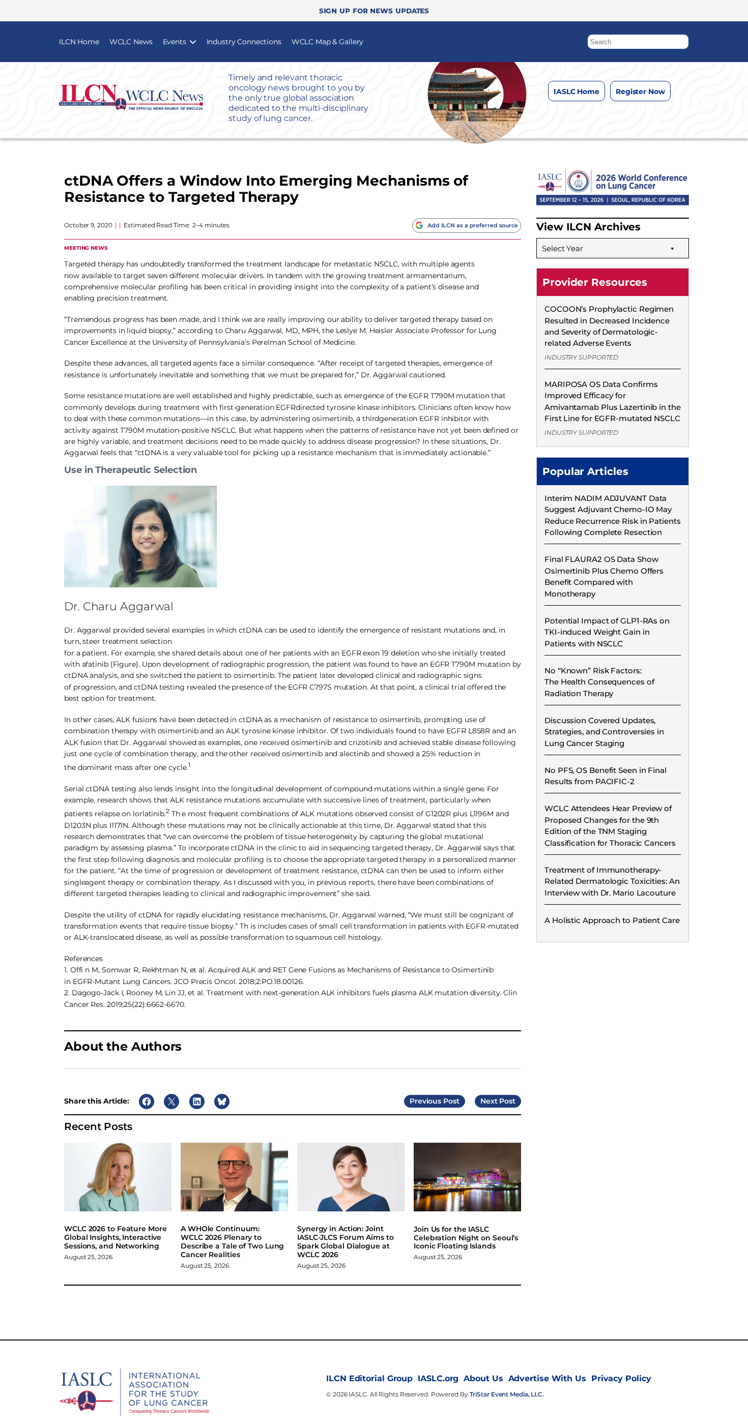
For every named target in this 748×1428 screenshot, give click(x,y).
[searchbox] (638, 41)
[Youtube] (651, 116)
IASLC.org (438, 1378)
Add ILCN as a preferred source (472, 225)
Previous (425, 1101)
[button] (681, 39)
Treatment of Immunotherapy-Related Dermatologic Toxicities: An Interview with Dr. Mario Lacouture (612, 881)
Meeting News (86, 247)
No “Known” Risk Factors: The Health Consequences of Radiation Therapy (599, 682)
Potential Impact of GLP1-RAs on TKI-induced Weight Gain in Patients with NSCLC (607, 632)
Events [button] (174, 41)
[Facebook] (570, 116)
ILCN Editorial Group (369, 1378)
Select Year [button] (562, 248)
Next (489, 1101)
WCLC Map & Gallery (327, 41)
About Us (483, 1378)
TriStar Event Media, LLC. (507, 1394)
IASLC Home (576, 91)
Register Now (640, 91)
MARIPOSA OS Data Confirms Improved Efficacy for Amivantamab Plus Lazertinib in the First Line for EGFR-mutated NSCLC (612, 401)
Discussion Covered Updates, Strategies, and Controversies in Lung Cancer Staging (604, 732)
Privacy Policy (621, 1378)
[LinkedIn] (631, 116)
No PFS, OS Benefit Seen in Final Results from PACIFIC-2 (605, 775)
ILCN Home (79, 41)
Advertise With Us (547, 1378)
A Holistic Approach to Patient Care (612, 920)
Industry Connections (244, 41)
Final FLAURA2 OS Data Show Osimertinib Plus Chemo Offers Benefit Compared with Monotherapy (604, 576)
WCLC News (131, 41)
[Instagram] (590, 116)
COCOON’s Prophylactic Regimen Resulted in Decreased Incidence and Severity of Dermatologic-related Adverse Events (609, 326)
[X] (610, 116)
